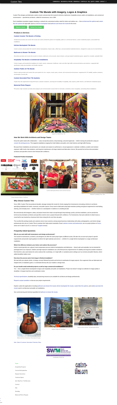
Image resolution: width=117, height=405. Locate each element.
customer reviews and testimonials (72, 223)
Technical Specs (19, 377)
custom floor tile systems (81, 286)
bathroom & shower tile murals (49, 292)
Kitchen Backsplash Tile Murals (24, 45)
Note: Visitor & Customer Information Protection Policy (27, 342)
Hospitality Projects (20, 367)
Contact (17, 384)
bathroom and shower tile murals (59, 23)
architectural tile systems (89, 21)
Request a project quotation (21, 280)
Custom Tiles (16, 2)
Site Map (17, 391)
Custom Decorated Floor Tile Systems (27, 78)
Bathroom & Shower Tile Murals (25, 52)
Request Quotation (20, 374)
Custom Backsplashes (21, 370)
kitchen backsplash (42, 23)
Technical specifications (20, 276)
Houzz (99, 223)
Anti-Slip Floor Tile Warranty (22, 381)
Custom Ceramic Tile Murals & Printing (27, 36)
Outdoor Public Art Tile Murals (24, 69)
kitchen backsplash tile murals (65, 286)
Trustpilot (40, 225)
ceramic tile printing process (22, 143)
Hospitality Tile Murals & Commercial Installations (31, 59)
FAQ (16, 388)
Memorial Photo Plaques (22, 85)
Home (16, 363)
